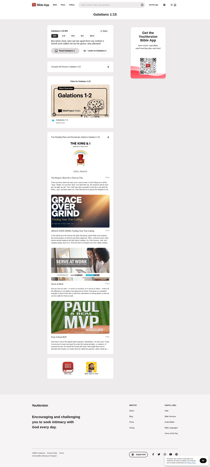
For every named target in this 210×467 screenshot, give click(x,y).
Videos (71, 5)
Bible (55, 5)
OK (203, 461)
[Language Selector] (164, 4)
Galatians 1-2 (64, 120)
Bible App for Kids (91, 374)
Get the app (153, 5)
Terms (61, 453)
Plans (63, 5)
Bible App (67, 374)
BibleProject (60, 123)
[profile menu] (173, 4)
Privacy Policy (52, 453)
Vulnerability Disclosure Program (44, 456)
